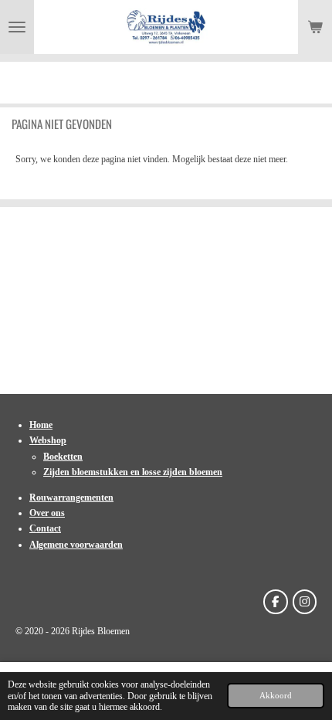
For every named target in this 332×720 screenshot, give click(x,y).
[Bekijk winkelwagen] (315, 27)
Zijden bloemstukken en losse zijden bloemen (132, 472)
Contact (45, 528)
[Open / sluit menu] (17, 27)
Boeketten (63, 456)
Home (41, 424)
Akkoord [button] (275, 695)
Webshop (47, 440)
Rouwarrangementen (71, 497)
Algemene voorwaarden (76, 544)
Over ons (47, 513)
